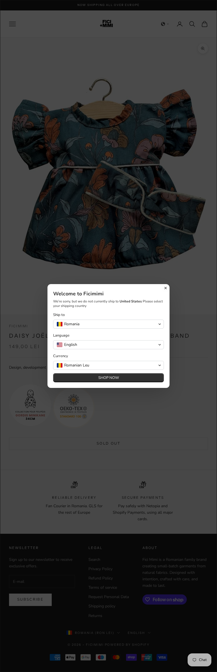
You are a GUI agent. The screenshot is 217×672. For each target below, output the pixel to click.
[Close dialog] (165, 288)
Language (61, 335)
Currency (60, 356)
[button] (108, 324)
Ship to (59, 315)
